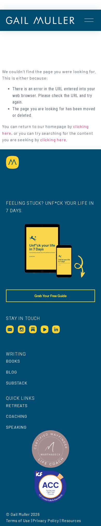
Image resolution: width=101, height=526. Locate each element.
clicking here (53, 139)
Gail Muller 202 (24, 514)
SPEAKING (16, 427)
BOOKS (13, 360)
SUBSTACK (16, 382)
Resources (71, 520)
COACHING (16, 416)
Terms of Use (18, 520)
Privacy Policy (46, 520)
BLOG (11, 371)
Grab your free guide (50, 295)
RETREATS (16, 405)
